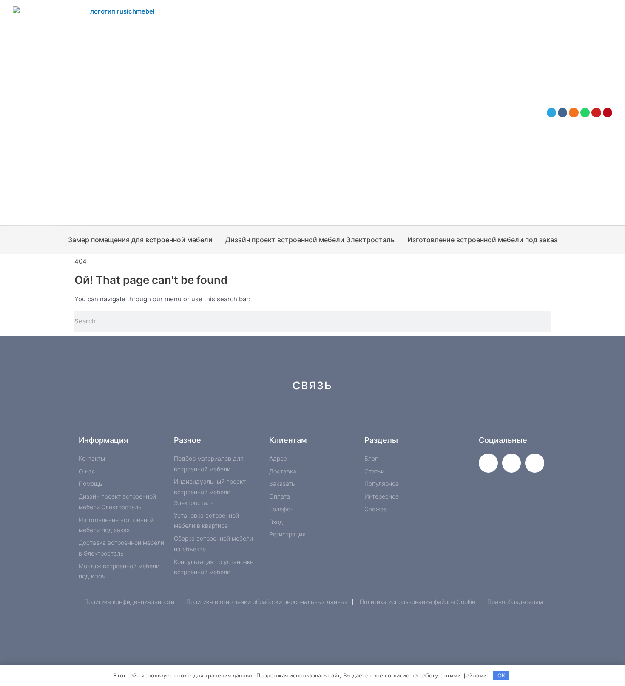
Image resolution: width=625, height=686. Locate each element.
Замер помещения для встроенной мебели (140, 239)
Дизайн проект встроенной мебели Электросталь (310, 239)
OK (501, 675)
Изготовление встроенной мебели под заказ (482, 239)
